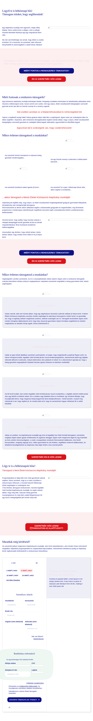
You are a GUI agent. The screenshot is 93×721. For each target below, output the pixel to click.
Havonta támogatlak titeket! (23, 700)
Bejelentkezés (39, 639)
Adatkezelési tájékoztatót (28, 686)
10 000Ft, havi (12, 575)
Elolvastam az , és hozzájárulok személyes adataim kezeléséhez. (25, 687)
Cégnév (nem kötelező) (14, 622)
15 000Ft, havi (28, 575)
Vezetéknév (9, 601)
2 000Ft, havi (12, 570)
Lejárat (34, 670)
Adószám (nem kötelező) (31, 623)
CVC (34, 663)
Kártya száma (10, 663)
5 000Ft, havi (26, 570)
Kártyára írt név (11, 670)
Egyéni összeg (13, 580)
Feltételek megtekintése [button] (35, 683)
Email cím (9, 611)
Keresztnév (29, 601)
